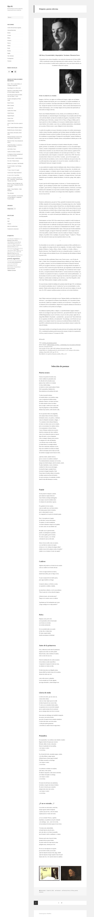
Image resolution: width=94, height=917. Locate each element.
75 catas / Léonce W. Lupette (13, 170)
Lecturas (9, 35)
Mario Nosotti (9, 254)
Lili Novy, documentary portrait (49, 343)
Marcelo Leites (16, 253)
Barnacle (9, 240)
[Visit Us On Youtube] (12, 71)
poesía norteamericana (16, 262)
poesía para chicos (10, 263)
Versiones (9, 61)
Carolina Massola (17, 242)
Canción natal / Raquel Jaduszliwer (14, 172)
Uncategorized (10, 58)
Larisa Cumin (21, 250)
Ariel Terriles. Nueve (11, 149)
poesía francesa (19, 260)
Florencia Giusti (9, 248)
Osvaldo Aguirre (18, 256)
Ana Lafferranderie (10, 238)
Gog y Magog (14, 248)
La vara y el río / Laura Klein (13, 175)
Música (8, 37)
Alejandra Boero (10, 120)
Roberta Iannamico (10, 266)
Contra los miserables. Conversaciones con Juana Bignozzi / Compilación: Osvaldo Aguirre (15, 197)
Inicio (8, 218)
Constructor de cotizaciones (13, 228)
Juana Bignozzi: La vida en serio (14, 88)
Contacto (9, 223)
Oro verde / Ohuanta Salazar (13, 160)
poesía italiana (9, 262)
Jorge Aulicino (10, 250)
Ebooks (8, 32)
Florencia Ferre (66, 890)
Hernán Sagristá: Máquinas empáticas (15, 127)
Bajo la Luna (20, 238)
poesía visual (15, 265)
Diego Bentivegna (10, 245)
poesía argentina (13, 258)
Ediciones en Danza (11, 246)
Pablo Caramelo (10, 105)
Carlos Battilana (10, 242)
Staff (8, 221)
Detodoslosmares (17, 243)
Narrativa (9, 40)
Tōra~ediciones (10, 55)
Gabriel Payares (10, 113)
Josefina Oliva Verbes (11, 110)
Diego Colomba (16, 245)
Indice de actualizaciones (12, 226)
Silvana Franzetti (11, 268)
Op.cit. (10, 6)
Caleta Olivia (15, 240)
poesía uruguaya (10, 265)
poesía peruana (15, 263)
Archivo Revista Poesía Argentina (14, 27)
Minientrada (43, 890)
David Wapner (13, 243)
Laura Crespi (9, 251)
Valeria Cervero (11, 270)
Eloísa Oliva (16, 246)
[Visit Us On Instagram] (15, 71)
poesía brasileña (9, 260)
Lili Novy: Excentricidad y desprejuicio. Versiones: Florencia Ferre (59, 55)
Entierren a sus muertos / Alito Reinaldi (15, 163)
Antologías (16, 238)
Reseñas (9, 50)
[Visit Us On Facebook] (9, 71)
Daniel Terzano (10, 102)
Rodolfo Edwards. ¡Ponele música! (14, 130)
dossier (21, 245)
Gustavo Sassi (10, 118)
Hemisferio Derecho (20, 248)
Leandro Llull (10, 108)
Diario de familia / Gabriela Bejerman (15, 158)
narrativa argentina (15, 254)
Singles (8, 53)
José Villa (16, 250)
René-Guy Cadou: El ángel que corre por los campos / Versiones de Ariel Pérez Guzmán (15, 185)
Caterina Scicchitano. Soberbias (13, 151)
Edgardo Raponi (10, 115)
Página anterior (36, 903)
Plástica (8, 45)
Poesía (8, 48)
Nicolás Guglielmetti (11, 256)
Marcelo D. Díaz (10, 253)
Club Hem (9, 243)
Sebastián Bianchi (17, 266)
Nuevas (8, 43)
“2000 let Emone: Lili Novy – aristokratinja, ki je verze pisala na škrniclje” (64, 344)
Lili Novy (72, 890)
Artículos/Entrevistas (11, 30)
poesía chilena (14, 260)
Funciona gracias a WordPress (45, 913)
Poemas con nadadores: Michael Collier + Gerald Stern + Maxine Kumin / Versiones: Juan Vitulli (15, 179)
